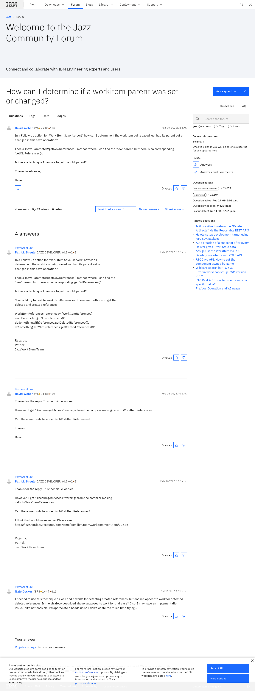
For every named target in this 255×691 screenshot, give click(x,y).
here (168, 675)
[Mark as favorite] (18, 188)
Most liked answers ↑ (111, 209)
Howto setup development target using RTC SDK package (222, 236)
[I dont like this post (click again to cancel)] (184, 188)
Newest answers (149, 209)
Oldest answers (174, 209)
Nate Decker (23, 591)
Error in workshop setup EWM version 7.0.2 (221, 274)
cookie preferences (87, 672)
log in (34, 647)
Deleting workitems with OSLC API (219, 255)
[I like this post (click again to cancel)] (176, 188)
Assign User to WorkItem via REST (219, 251)
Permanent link (24, 247)
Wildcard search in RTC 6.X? (215, 267)
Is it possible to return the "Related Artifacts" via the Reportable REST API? (222, 228)
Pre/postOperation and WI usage (218, 288)
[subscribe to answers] (196, 164)
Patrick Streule (25, 252)
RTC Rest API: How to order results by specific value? (221, 282)
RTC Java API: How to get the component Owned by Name (215, 261)
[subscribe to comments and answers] (196, 172)
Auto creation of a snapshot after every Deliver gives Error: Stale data (222, 245)
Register (20, 647)
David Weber (24, 128)
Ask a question (226, 91)
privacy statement (86, 683)
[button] (252, 660)
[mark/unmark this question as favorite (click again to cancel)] (18, 188)
